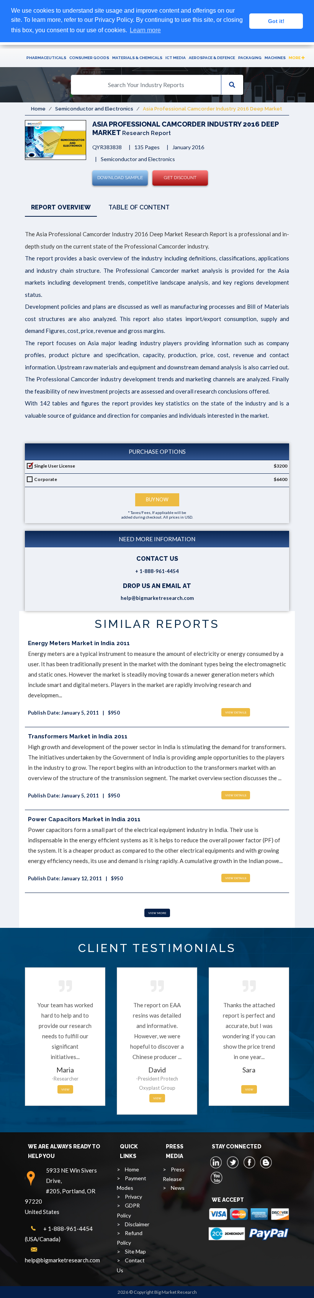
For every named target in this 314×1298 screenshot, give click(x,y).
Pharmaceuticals (46, 58)
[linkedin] (216, 1162)
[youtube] (216, 1177)
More (295, 58)
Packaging (250, 58)
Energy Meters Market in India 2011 (79, 643)
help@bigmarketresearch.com (157, 598)
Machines (275, 58)
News (178, 1187)
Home (38, 109)
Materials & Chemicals (137, 58)
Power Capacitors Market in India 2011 (84, 819)
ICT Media (175, 58)
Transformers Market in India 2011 (78, 736)
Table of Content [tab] (139, 207)
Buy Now (157, 499)
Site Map (135, 1251)
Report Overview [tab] (61, 207)
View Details (235, 712)
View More (157, 913)
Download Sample (120, 177)
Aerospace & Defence (212, 58)
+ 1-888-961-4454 (157, 571)
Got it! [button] (276, 21)
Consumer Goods (89, 58)
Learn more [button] (145, 30)
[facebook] (249, 1162)
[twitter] (233, 1162)
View (65, 1089)
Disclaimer (137, 1224)
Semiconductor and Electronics (94, 109)
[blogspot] (266, 1162)
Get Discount (180, 177)
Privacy (133, 1196)
